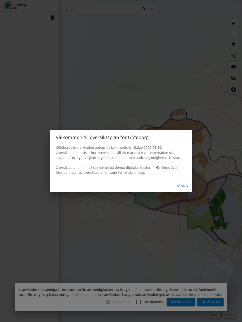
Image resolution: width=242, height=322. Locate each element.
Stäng (182, 185)
